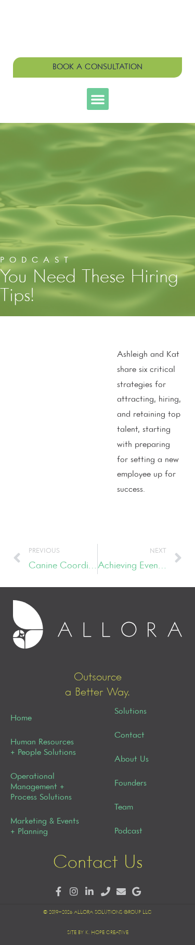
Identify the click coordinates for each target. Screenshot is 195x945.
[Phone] (105, 892)
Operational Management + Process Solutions (41, 787)
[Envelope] (120, 892)
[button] (98, 99)
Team (123, 807)
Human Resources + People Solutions (43, 747)
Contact (129, 735)
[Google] (136, 892)
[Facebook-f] (57, 892)
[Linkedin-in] (89, 892)
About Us (131, 759)
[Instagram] (74, 892)
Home (21, 718)
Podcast (128, 831)
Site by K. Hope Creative (97, 932)
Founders (130, 783)
